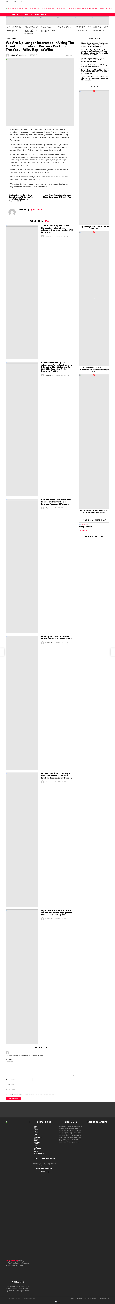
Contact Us (79, 1298)
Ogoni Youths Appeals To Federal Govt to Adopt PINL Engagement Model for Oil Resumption (56, 913)
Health (43, 14)
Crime (36, 14)
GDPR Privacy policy (90, 1298)
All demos (8, 1)
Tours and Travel (39, 1153)
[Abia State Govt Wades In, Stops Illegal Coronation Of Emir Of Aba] (113, 652)
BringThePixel (85, 527)
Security (36, 1132)
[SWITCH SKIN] (102, 14)
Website (8, 1089)
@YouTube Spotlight (44, 1168)
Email (8, 1084)
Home (12, 14)
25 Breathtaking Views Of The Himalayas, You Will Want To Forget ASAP (94, 369)
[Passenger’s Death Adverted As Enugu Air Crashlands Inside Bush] (66, 20)
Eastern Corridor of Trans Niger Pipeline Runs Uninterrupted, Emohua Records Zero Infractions (57, 776)
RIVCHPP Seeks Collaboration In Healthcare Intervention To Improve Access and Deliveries (48, 29)
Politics (20, 14)
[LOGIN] (108, 14)
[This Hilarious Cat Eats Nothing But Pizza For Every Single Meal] (94, 441)
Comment (9, 1059)
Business (28, 14)
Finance (36, 1145)
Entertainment (38, 1137)
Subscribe (44, 1171)
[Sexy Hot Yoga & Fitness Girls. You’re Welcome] (94, 157)
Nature (36, 1151)
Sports (36, 1140)
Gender (36, 1150)
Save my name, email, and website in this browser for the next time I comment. (31, 1094)
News (47, 221)
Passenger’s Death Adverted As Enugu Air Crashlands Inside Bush (65, 28)
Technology (37, 1148)
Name (8, 1079)
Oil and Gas (37, 1142)
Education (37, 1139)
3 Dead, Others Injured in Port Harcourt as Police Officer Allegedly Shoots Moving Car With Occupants (14, 29)
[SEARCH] (105, 14)
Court (35, 1134)
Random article (18, 1)
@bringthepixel (83, 530)
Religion (36, 1147)
